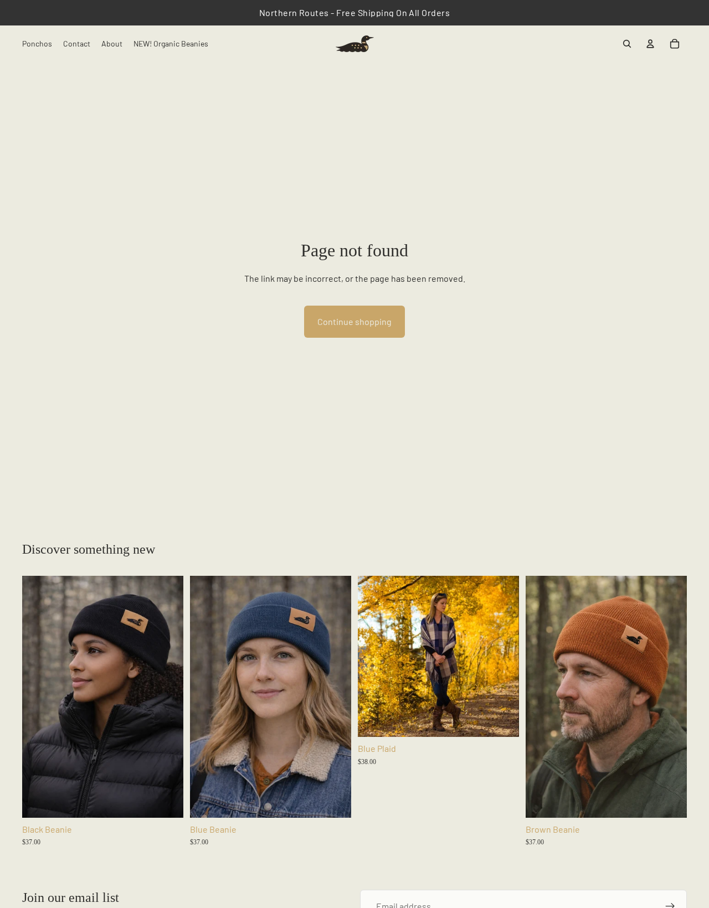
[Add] (166, 801)
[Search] (627, 44)
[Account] (650, 44)
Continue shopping (354, 321)
